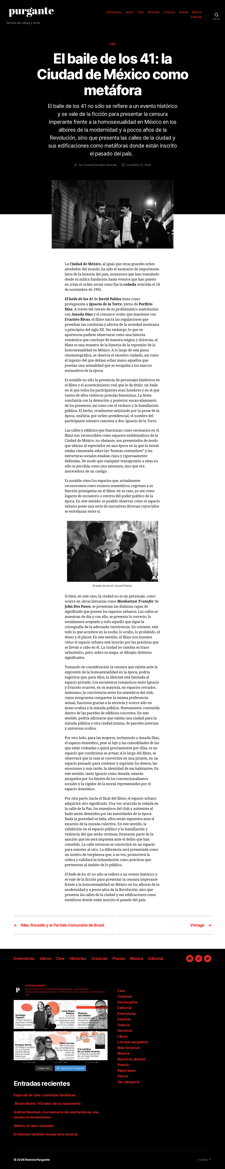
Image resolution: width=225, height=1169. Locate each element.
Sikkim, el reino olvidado (34, 1126)
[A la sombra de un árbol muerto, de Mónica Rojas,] (92, 1047)
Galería (123, 1025)
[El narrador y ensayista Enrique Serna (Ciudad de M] (29, 1047)
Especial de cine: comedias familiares (45, 1095)
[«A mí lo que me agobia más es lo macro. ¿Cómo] (60, 1015)
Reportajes (126, 1070)
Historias (153, 12)
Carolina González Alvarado (100, 165)
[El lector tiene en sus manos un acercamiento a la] (92, 1015)
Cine (140, 12)
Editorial (196, 17)
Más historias (128, 1048)
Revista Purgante (37, 1159)
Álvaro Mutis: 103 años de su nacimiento (48, 1103)
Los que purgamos (132, 1042)
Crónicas (169, 12)
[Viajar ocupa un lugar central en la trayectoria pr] (29, 1015)
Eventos (124, 1019)
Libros (129, 12)
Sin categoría (128, 1082)
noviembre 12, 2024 (138, 165)
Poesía (183, 12)
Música (196, 12)
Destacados (127, 1002)
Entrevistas (113, 12)
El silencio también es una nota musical (46, 1134)
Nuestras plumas (131, 1059)
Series (122, 1076)
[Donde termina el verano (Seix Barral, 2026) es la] (60, 1047)
